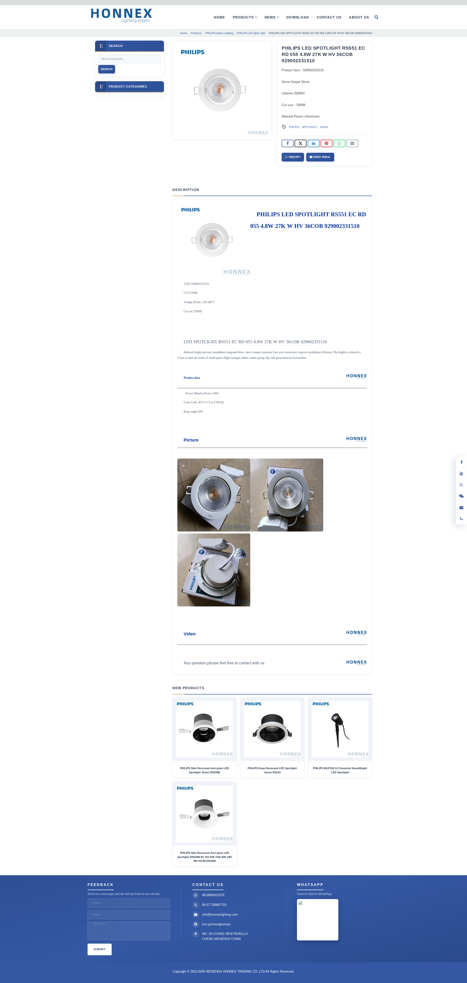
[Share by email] (352, 143)
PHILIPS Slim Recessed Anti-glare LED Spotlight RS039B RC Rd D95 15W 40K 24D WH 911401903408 (204, 856)
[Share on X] (300, 143)
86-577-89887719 (214, 905)
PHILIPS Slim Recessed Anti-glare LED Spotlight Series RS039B (204, 770)
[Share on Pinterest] (326, 143)
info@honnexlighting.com (220, 914)
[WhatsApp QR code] (461, 484)
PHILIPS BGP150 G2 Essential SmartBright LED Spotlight (340, 770)
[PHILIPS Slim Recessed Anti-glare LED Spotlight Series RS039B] (204, 729)
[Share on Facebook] (288, 143)
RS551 (324, 127)
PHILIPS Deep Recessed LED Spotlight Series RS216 (272, 770)
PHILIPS (294, 127)
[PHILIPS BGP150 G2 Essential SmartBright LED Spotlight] (340, 729)
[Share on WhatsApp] (339, 143)
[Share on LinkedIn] (314, 143)
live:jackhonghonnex (216, 924)
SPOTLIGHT (309, 127)
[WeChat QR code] (461, 496)
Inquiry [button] (294, 156)
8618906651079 (213, 895)
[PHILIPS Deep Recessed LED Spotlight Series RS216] (272, 729)
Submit (100, 949)
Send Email (322, 156)
